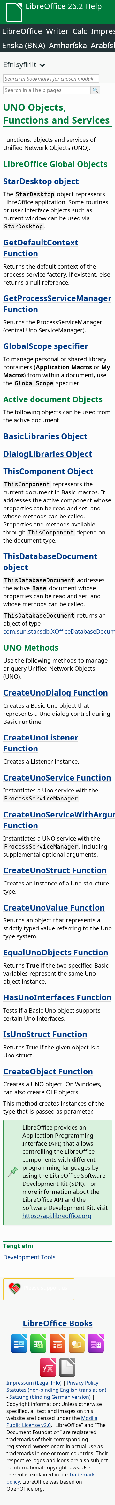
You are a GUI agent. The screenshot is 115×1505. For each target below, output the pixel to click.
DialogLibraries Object (47, 453)
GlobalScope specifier (45, 345)
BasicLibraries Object (45, 436)
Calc (80, 31)
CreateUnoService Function (57, 777)
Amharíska (68, 45)
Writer (57, 31)
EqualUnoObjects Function (55, 952)
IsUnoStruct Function (45, 1034)
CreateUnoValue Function (54, 907)
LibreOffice (22, 31)
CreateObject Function (48, 1071)
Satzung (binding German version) (50, 1396)
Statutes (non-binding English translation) (56, 1389)
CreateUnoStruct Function (55, 870)
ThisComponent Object (48, 471)
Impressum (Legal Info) (34, 1382)
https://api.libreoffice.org (56, 1215)
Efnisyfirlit (19, 64)
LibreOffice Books (58, 1323)
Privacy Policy (82, 1382)
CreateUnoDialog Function (55, 692)
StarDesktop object (41, 180)
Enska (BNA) (23, 45)
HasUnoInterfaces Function (57, 997)
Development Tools (29, 1257)
